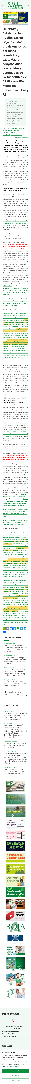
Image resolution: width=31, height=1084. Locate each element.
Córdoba (14, 1034)
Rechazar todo (15, 1080)
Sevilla (14, 1036)
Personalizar (15, 1075)
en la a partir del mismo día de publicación (15, 434)
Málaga (9, 1036)
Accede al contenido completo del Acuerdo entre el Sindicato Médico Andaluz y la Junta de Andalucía (15, 660)
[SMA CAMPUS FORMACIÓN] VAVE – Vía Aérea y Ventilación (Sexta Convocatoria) (15, 684)
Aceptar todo (15, 1071)
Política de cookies (13, 1066)
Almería (4, 1034)
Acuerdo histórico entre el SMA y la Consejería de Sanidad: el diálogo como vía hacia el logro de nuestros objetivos (15, 673)
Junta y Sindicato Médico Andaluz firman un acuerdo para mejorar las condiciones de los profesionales (15, 648)
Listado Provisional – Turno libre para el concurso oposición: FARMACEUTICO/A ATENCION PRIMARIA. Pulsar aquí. (15, 522)
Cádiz (9, 1034)
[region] (15, 1066)
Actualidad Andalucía (17, 128)
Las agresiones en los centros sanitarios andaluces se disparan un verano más (15, 745)
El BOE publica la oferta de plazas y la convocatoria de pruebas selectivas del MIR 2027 (15, 694)
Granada (21, 1034)
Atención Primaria (16, 135)
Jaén (4, 1036)
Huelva (27, 1034)
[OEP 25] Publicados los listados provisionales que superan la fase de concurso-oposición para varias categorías (15, 716)
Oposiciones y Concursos (11, 130)
